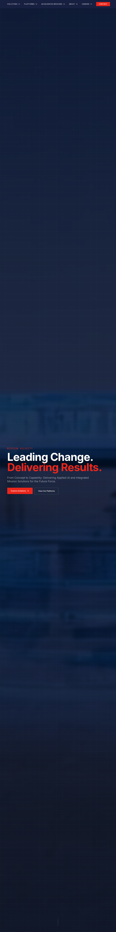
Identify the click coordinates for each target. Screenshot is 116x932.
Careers (85, 4)
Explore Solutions (18, 491)
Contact (103, 4)
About (72, 4)
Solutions (12, 4)
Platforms (29, 4)
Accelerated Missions (51, 4)
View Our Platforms (46, 491)
